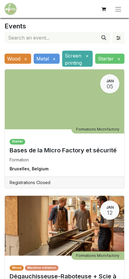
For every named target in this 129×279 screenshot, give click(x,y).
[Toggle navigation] (118, 9)
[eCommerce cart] (104, 9)
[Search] (104, 37)
